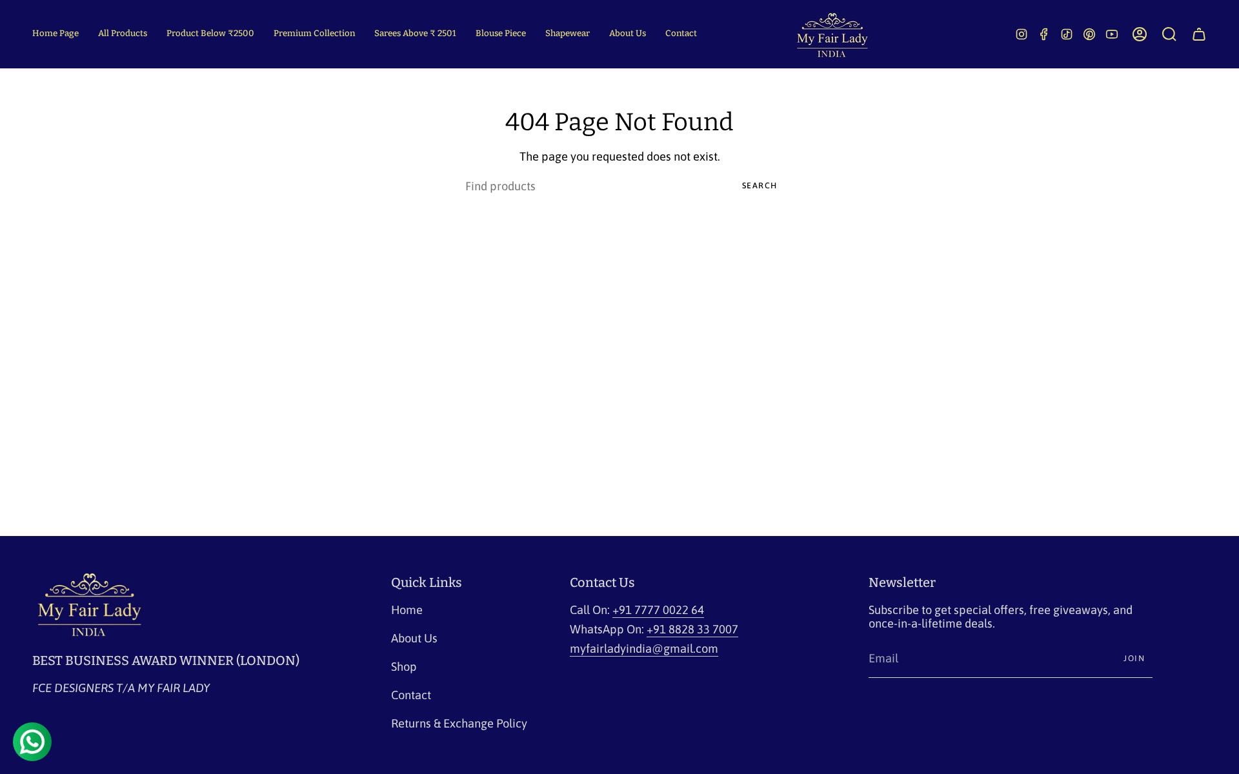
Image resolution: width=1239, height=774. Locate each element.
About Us (414, 638)
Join (1134, 658)
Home (407, 610)
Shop (404, 666)
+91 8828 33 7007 (692, 629)
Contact (411, 695)
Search (760, 185)
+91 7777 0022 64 (658, 610)
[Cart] (1199, 34)
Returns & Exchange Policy (459, 723)
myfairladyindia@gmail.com (644, 648)
